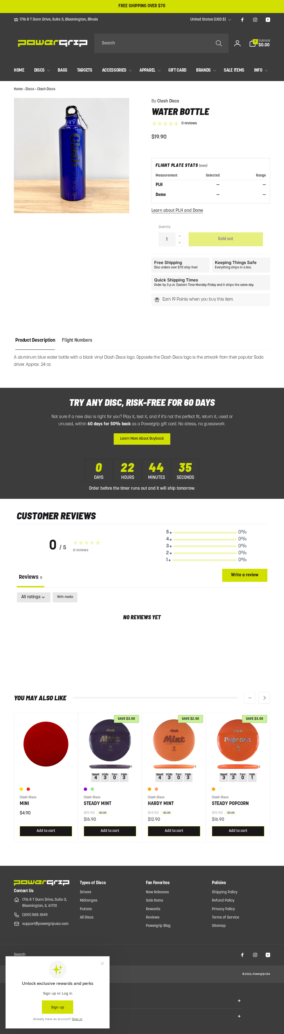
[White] (220, 789)
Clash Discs (46, 89)
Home (18, 89)
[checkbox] (65, 597)
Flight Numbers (77, 340)
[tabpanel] (142, 635)
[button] (259, 43)
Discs (30, 89)
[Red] (28, 789)
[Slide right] (264, 698)
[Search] (218, 43)
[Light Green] (92, 789)
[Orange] (149, 789)
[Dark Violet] (85, 789)
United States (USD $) (208, 19)
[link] (56, 20)
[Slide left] (250, 698)
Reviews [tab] (30, 577)
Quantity (165, 227)
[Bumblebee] (21, 789)
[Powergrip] (41, 884)
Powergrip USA (261, 974)
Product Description (35, 340)
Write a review (244, 575)
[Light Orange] (156, 789)
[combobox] (161, 43)
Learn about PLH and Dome (177, 210)
